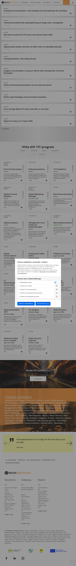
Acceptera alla (43, 303)
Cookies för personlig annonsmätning (31, 293)
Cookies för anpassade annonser (29, 296)
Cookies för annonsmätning (28, 289)
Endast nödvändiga (26, 303)
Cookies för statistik (26, 286)
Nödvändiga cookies (26, 282)
